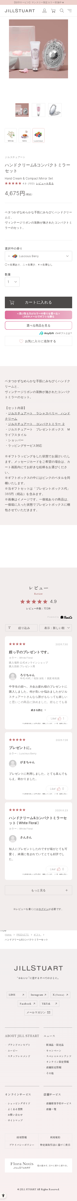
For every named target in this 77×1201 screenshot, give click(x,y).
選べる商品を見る (38, 325)
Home (8, 934)
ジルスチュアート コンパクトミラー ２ (36, 424)
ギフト (37, 934)
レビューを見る (45, 183)
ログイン (43, 909)
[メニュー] (69, 10)
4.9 (53, 601)
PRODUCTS (22, 934)
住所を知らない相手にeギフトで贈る (38, 315)
